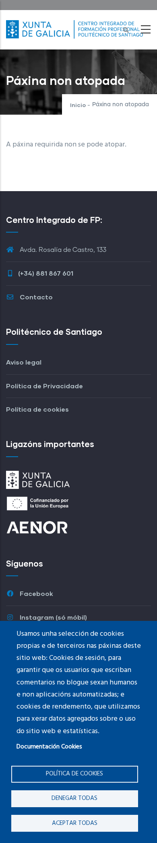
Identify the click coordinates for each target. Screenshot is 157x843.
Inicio (78, 104)
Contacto (35, 297)
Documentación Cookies (49, 747)
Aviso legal (23, 362)
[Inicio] (74, 27)
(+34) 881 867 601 (45, 273)
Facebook (35, 593)
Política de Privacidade (44, 386)
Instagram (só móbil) (52, 617)
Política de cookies (74, 774)
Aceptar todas (74, 823)
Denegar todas (74, 798)
